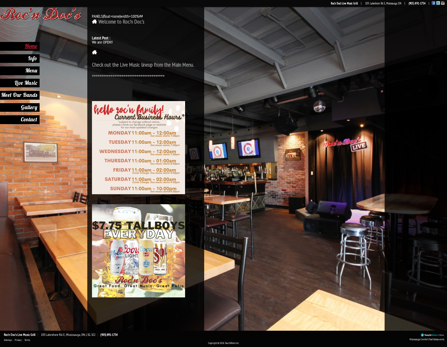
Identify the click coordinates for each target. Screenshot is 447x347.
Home (31, 45)
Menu (31, 70)
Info (32, 58)
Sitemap (8, 340)
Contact (29, 119)
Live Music (25, 82)
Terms (27, 340)
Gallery (29, 107)
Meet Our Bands (19, 94)
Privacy (18, 340)
